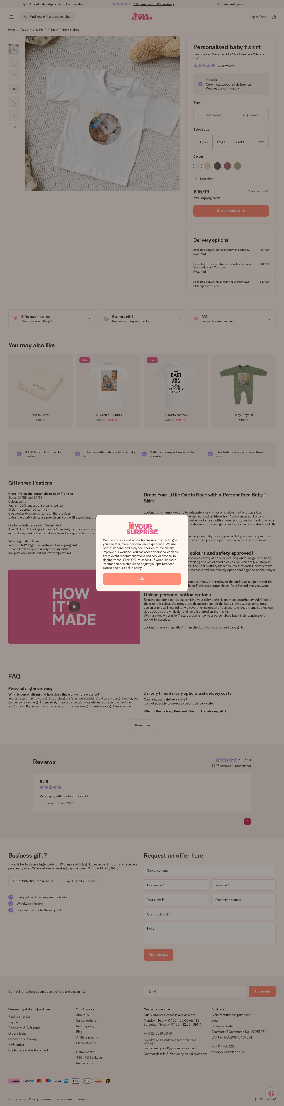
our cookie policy (130, 568)
